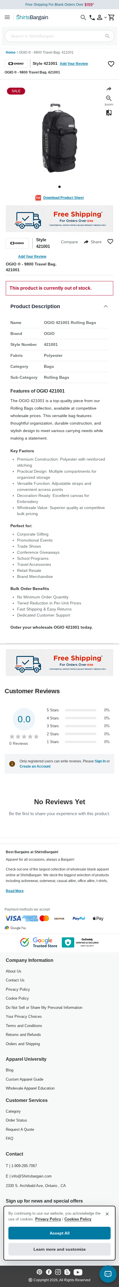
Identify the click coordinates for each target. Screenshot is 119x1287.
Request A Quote (20, 1129)
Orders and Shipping (23, 1044)
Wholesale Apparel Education (30, 1088)
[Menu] (7, 17)
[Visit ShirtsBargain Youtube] (78, 1272)
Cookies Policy (77, 1219)
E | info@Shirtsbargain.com (29, 1176)
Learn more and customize (60, 1249)
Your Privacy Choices (24, 1016)
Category (13, 1111)
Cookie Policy (17, 998)
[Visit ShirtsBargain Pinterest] (39, 1272)
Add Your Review (74, 64)
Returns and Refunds (23, 1034)
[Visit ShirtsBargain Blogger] (67, 1272)
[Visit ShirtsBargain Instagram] (58, 1272)
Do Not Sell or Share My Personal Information (44, 1007)
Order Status (16, 1120)
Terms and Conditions (24, 1026)
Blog (9, 1070)
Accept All (60, 1233)
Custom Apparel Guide (24, 1079)
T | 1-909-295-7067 (21, 1166)
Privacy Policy (18, 989)
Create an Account (35, 766)
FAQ (9, 1138)
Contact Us (15, 980)
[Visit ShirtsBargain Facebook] (49, 1272)
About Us (13, 971)
